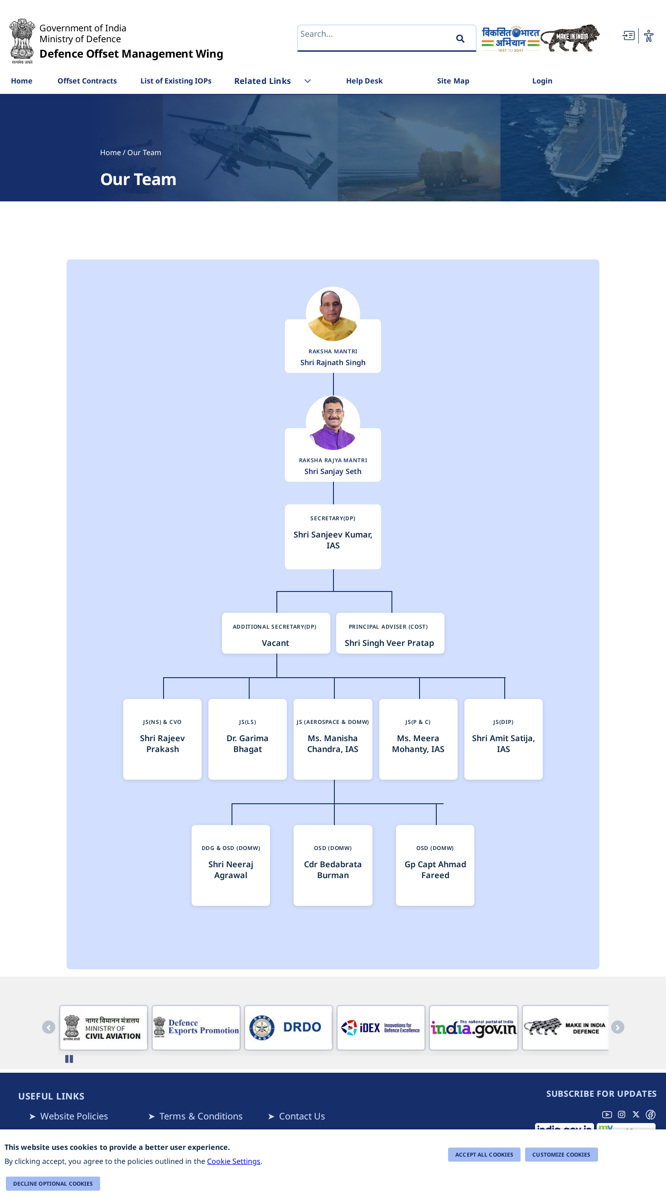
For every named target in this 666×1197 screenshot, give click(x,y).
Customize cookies (561, 1154)
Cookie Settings (234, 1161)
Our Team (144, 152)
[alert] (333, 1163)
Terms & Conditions (200, 1116)
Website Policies (74, 1116)
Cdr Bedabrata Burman (333, 869)
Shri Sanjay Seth (332, 471)
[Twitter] (638, 1114)
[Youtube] (609, 1114)
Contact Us (302, 1116)
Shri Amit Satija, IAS (503, 743)
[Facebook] (652, 1114)
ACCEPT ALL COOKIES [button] (484, 1154)
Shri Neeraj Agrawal (230, 869)
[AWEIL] (103, 1028)
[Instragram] (623, 1114)
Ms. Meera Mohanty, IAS (418, 743)
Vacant (275, 642)
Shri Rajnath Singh (332, 362)
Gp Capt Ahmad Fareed (435, 869)
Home (110, 152)
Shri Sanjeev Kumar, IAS (333, 540)
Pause (70, 1059)
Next (617, 1027)
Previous (48, 1027)
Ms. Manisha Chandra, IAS (332, 743)
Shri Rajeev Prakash (162, 743)
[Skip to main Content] (628, 36)
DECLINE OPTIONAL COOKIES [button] (53, 1183)
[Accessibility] (649, 36)
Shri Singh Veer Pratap (389, 642)
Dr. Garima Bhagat (248, 743)
